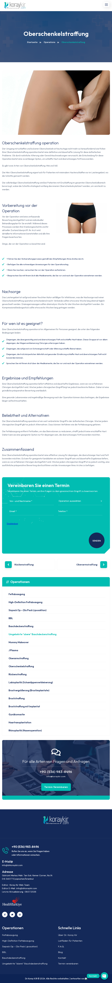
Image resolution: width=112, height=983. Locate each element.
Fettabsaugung (17, 594)
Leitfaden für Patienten (70, 940)
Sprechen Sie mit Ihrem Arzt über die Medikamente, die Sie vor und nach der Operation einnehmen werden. (54, 363)
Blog (60, 952)
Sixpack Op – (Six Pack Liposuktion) (27, 610)
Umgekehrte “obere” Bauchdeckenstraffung (32, 634)
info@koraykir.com (56, 776)
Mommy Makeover (19, 642)
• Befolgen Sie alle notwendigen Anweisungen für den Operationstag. (37, 264)
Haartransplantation (20, 722)
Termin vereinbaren (56, 787)
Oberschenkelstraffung (21, 666)
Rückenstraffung (24, 564)
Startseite (32, 42)
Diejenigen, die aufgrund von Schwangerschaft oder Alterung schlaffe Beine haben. (44, 348)
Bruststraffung (17, 698)
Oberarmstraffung (87, 564)
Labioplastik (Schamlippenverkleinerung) (31, 682)
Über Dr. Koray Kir (67, 935)
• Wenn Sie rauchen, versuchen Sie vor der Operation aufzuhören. (36, 270)
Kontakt (62, 957)
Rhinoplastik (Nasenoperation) (25, 730)
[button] (106, 4)
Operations (49, 42)
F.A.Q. (61, 946)
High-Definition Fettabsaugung (25, 602)
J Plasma (13, 650)
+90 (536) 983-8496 (56, 772)
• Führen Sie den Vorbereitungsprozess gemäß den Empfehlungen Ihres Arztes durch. (45, 259)
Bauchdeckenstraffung (21, 626)
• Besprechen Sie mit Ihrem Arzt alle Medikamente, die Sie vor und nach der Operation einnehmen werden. (54, 275)
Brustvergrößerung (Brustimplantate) (29, 690)
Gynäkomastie (17, 714)
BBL (11, 618)
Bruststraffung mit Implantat (24, 706)
